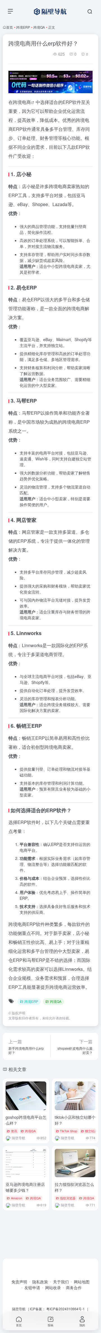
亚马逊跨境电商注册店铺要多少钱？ (25, 1187)
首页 (9, 27)
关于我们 (61, 1281)
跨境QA (39, 27)
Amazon (16, 1198)
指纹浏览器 (67, 1198)
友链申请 (32, 1287)
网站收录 (53, 1287)
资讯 (14, 1131)
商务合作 (74, 1287)
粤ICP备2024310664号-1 (65, 1308)
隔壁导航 (19, 1308)
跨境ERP (23, 27)
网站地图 (81, 1281)
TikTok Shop (68, 1131)
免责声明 (19, 1281)
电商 (26, 102)
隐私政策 (40, 1281)
